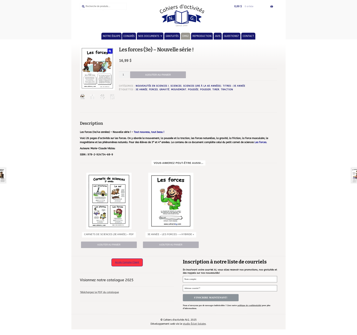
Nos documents (148, 36)
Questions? (231, 36)
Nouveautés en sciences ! (152, 86)
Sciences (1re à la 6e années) (202, 86)
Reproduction (201, 36)
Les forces (260, 142)
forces (153, 89)
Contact (248, 36)
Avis (217, 36)
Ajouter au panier (158, 74)
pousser (205, 89)
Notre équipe (111, 36)
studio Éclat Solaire (194, 323)
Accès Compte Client (127, 262)
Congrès (129, 36)
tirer (215, 89)
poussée (193, 89)
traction (227, 89)
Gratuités (172, 36)
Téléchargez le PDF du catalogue (99, 292)
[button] (110, 51)
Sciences (176, 86)
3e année (141, 89)
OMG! (185, 36)
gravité (164, 89)
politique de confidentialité (249, 305)
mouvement (178, 89)
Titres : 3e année (234, 86)
